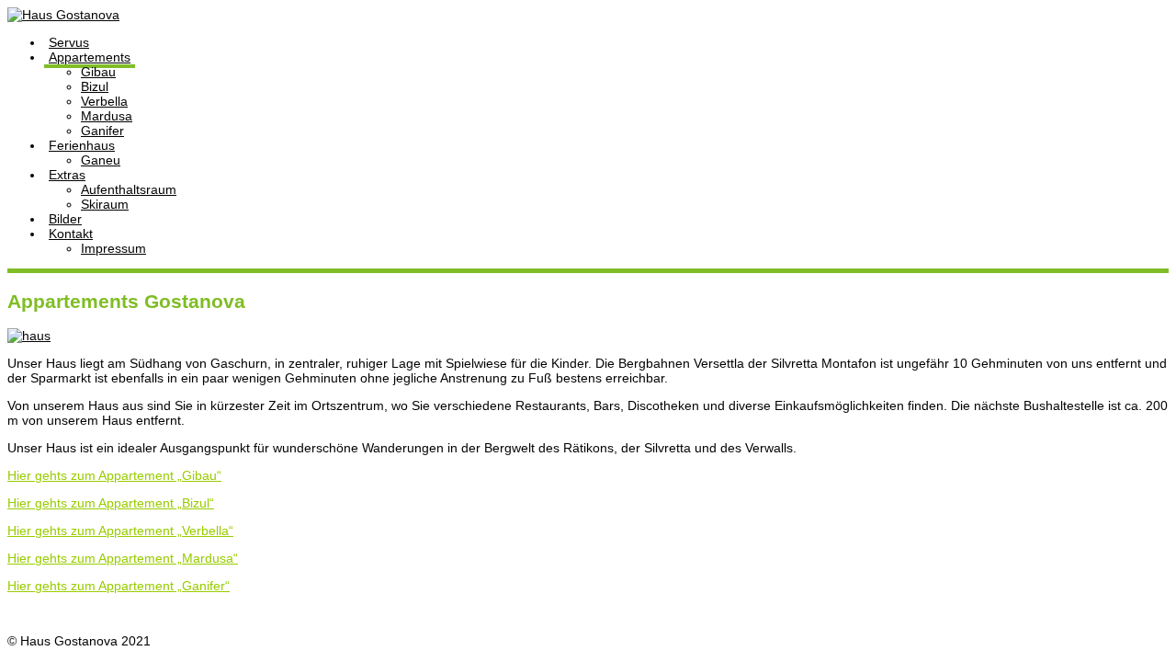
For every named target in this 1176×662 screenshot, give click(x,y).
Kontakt (71, 233)
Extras (67, 174)
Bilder (65, 218)
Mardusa (106, 115)
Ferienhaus (82, 145)
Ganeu (100, 160)
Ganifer (102, 130)
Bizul (94, 86)
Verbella (104, 101)
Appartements (89, 57)
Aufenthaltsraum (128, 189)
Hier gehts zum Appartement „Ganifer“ (118, 585)
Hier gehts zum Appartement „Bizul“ (110, 503)
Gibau (98, 71)
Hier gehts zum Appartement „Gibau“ (114, 475)
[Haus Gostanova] (63, 14)
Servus (69, 42)
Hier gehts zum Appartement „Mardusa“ (122, 558)
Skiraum (105, 204)
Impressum (113, 248)
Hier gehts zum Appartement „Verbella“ (120, 530)
